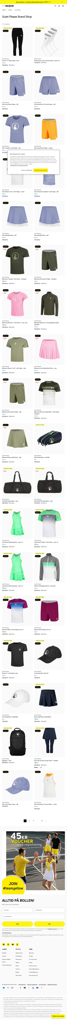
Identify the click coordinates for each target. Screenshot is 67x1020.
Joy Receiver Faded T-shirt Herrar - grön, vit (46, 542)
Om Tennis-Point (33, 959)
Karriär (17, 965)
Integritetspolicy (22, 984)
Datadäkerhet (13, 165)
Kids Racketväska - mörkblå (41, 457)
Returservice (18, 959)
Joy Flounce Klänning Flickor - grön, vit (12, 542)
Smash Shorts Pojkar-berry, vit (42, 629)
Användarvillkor (42, 984)
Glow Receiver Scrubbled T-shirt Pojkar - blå (46, 191)
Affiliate (17, 962)
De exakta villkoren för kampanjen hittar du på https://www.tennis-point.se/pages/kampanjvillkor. (28, 1016)
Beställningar (19, 956)
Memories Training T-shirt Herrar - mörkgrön (14, 279)
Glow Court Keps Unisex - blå (10, 804)
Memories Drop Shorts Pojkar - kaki (11, 412)
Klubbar (17, 972)
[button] (3, 6)
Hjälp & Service (19, 953)
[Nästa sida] (46, 820)
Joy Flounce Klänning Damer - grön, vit (12, 586)
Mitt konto (31, 953)
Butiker (30, 962)
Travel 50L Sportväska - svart (10, 501)
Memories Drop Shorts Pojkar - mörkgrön (45, 279)
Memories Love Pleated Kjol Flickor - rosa (45, 368)
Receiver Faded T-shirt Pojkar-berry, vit (12, 629)
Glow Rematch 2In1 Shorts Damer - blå (44, 104)
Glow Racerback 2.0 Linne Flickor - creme (45, 804)
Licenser (4, 956)
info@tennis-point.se (52, 928)
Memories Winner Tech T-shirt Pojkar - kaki (14, 368)
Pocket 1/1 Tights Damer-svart (10, 60)
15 (42, 820)
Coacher (18, 969)
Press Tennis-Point (33, 975)
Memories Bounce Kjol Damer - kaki (11, 457)
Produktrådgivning (33, 972)
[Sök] (55, 6)
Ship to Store (19, 975)
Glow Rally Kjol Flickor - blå (41, 235)
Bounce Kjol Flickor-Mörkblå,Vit (42, 717)
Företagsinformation (22, 165)
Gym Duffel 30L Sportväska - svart (43, 501)
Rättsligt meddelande (32, 984)
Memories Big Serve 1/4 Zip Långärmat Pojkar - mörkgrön (47, 323)
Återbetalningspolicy (52, 984)
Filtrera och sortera (58, 1016)
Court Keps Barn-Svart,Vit (41, 673)
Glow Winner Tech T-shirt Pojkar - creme (13, 191)
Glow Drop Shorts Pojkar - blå (10, 104)
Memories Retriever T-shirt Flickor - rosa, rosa (14, 322)
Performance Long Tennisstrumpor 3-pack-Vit (47, 60)
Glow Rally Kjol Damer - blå (9, 235)
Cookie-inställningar (7, 965)
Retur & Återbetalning (34, 969)
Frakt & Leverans (33, 965)
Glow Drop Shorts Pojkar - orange (43, 148)
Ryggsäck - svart (6, 760)
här (16, 164)
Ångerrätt (4, 953)
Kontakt (31, 956)
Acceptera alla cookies (40, 170)
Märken (10, 10)
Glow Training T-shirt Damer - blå (11, 148)
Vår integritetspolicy (6, 932)
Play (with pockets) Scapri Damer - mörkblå (46, 760)
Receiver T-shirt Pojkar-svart (10, 673)
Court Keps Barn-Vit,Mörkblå (10, 717)
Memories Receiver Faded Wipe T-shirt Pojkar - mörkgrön (47, 412)
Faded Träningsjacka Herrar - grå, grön (45, 586)
